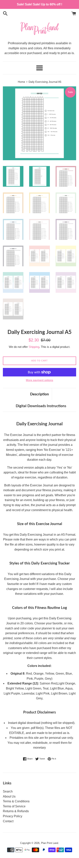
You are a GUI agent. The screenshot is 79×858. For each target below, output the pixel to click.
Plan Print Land (49, 843)
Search (8, 791)
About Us (9, 796)
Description (39, 394)
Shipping (34, 346)
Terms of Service (14, 806)
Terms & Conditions (16, 801)
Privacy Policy (12, 816)
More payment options (39, 380)
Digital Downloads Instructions (41, 405)
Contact (8, 821)
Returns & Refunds (16, 811)
